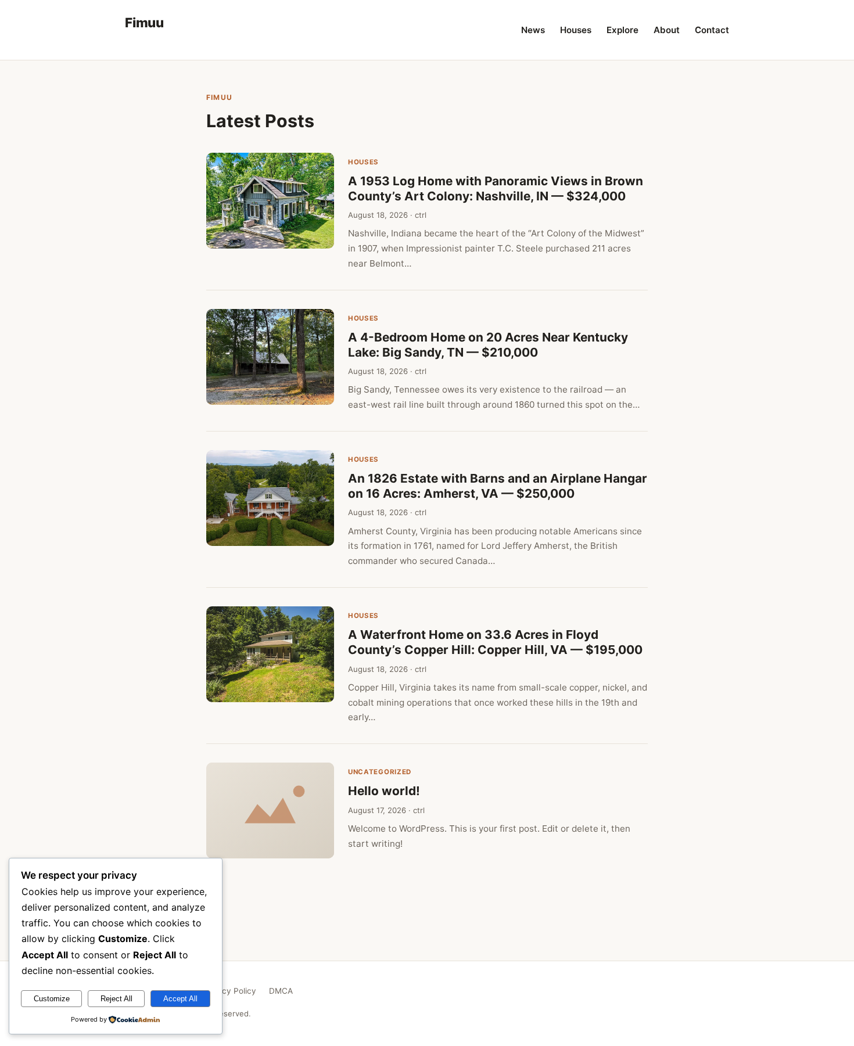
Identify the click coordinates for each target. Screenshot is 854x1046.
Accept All (180, 998)
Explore (622, 29)
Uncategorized (379, 772)
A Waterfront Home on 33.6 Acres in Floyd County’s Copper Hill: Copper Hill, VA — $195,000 (495, 642)
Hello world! (384, 790)
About (667, 29)
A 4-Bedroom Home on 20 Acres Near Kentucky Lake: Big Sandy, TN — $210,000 (488, 345)
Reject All (116, 998)
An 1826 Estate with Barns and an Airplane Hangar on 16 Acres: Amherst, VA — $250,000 (497, 486)
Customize (52, 998)
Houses (575, 29)
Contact (712, 29)
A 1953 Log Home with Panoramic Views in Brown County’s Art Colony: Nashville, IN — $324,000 (495, 188)
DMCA (281, 990)
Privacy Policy (229, 990)
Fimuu (144, 22)
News (533, 29)
